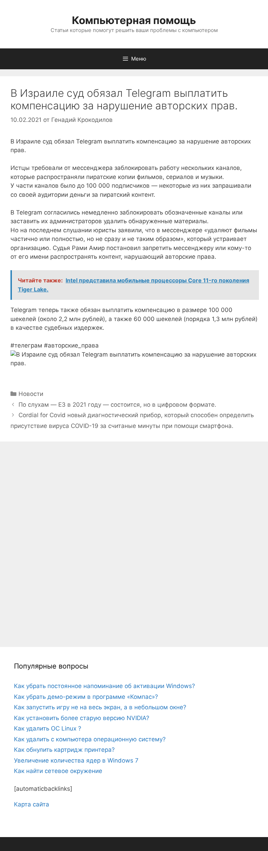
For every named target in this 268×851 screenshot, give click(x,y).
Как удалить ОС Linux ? (47, 728)
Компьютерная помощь (134, 20)
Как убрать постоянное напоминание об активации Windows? (104, 685)
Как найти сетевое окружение (58, 770)
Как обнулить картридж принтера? (64, 749)
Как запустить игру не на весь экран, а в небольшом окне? (100, 707)
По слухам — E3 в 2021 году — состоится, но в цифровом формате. (117, 404)
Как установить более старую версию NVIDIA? (81, 718)
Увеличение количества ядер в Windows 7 (76, 760)
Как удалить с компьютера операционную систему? (90, 739)
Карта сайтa (31, 804)
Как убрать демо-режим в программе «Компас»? (86, 696)
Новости (30, 393)
